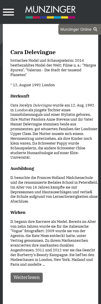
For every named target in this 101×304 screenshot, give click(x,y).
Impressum (65, 298)
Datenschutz (36, 298)
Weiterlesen (26, 277)
